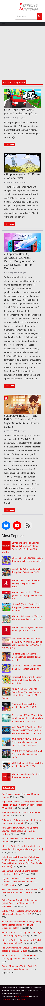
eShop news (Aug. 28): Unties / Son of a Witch (22, 176)
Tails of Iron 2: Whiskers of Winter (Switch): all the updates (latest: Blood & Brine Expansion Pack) (21, 924)
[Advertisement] (22, 49)
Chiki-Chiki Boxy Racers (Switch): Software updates (20, 111)
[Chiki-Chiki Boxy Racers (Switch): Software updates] (22, 98)
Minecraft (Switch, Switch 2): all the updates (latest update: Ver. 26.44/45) (26, 607)
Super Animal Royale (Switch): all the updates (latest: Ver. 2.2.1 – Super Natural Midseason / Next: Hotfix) (22, 804)
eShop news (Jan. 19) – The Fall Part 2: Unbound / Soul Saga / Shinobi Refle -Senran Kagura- (21, 421)
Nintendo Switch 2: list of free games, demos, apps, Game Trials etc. (27, 595)
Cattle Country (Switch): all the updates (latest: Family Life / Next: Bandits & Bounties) (20, 903)
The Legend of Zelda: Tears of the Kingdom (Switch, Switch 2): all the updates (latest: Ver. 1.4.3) (27, 718)
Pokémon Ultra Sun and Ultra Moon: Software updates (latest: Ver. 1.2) (26, 657)
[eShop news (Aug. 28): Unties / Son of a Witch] (22, 162)
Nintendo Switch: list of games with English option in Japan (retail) (26, 583)
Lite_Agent (22, 118)
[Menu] (3, 24)
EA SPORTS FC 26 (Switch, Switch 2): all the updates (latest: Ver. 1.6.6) (27, 754)
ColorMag (21, 999)
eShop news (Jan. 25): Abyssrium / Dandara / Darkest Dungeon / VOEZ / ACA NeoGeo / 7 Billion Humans (20, 261)
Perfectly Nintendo (22, 996)
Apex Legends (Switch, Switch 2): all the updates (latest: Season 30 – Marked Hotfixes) (20, 831)
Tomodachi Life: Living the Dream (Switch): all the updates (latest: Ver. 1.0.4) (27, 680)
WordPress (6, 999)
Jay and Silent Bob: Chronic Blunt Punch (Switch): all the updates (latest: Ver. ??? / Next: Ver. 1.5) (20, 881)
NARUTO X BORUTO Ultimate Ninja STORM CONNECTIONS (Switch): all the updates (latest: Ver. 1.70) (27, 730)
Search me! (39, 16)
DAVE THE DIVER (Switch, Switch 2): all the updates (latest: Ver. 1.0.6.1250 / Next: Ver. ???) (27, 742)
